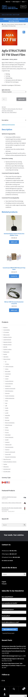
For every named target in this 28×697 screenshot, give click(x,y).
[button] (24, 32)
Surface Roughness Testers (9, 461)
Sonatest (7, 442)
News (23, 1)
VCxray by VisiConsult (10, 452)
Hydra (6, 400)
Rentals (5, 354)
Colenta (7, 376)
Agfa (5, 112)
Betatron (5, 327)
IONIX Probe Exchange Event (10, 656)
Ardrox (6, 369)
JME (6, 405)
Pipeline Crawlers (7, 349)
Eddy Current (6, 334)
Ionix (6, 403)
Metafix (7, 417)
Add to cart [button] (14, 242)
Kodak (6, 408)
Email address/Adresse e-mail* (10, 622)
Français (4, 583)
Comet (6, 378)
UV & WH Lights (6, 471)
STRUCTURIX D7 (13, 112)
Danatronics (8, 386)
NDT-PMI (5, 347)
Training (5, 464)
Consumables (6, 330)
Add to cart (21, 99)
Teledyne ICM (8, 444)
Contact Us (14, 276)
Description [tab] (5, 120)
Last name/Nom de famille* (9, 603)
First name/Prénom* (7, 596)
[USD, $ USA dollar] (8, 483)
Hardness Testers (7, 337)
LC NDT (6, 413)
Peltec (6, 427)
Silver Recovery (7, 459)
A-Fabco (7, 364)
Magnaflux (7, 415)
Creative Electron (9, 381)
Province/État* (6, 616)
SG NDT (7, 439)
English (4, 581)
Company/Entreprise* (8, 609)
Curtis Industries (9, 383)
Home (5, 24)
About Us (8, 1)
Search (14, 689)
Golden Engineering (9, 398)
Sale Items (5, 356)
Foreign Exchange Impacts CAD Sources (13, 658)
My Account (4, 694)
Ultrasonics (6, 466)
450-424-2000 (16, 557)
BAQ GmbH (7, 371)
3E (5, 361)
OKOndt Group (8, 425)
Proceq (7, 432)
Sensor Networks (9, 437)
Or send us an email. (7, 560)
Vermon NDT (8, 454)
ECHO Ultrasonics (9, 391)
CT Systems (6, 332)
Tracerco (7, 449)
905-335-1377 (13, 554)
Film (17, 109)
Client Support (16, 1)
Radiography (10, 110)
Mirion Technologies (9, 422)
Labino (6, 410)
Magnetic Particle (7, 342)
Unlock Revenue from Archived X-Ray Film (13, 651)
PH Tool (7, 430)
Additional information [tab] (8, 124)
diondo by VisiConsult (10, 388)
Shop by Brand (10, 24)
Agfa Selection (6, 90)
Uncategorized (6, 469)
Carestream (8, 374)
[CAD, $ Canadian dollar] (4, 483)
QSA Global (7, 435)
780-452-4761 (13, 550)
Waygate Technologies (10, 457)
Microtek (7, 420)
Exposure (7, 393)
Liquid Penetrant (7, 339)
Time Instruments (9, 447)
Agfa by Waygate (19, 24)
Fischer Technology (9, 396)
